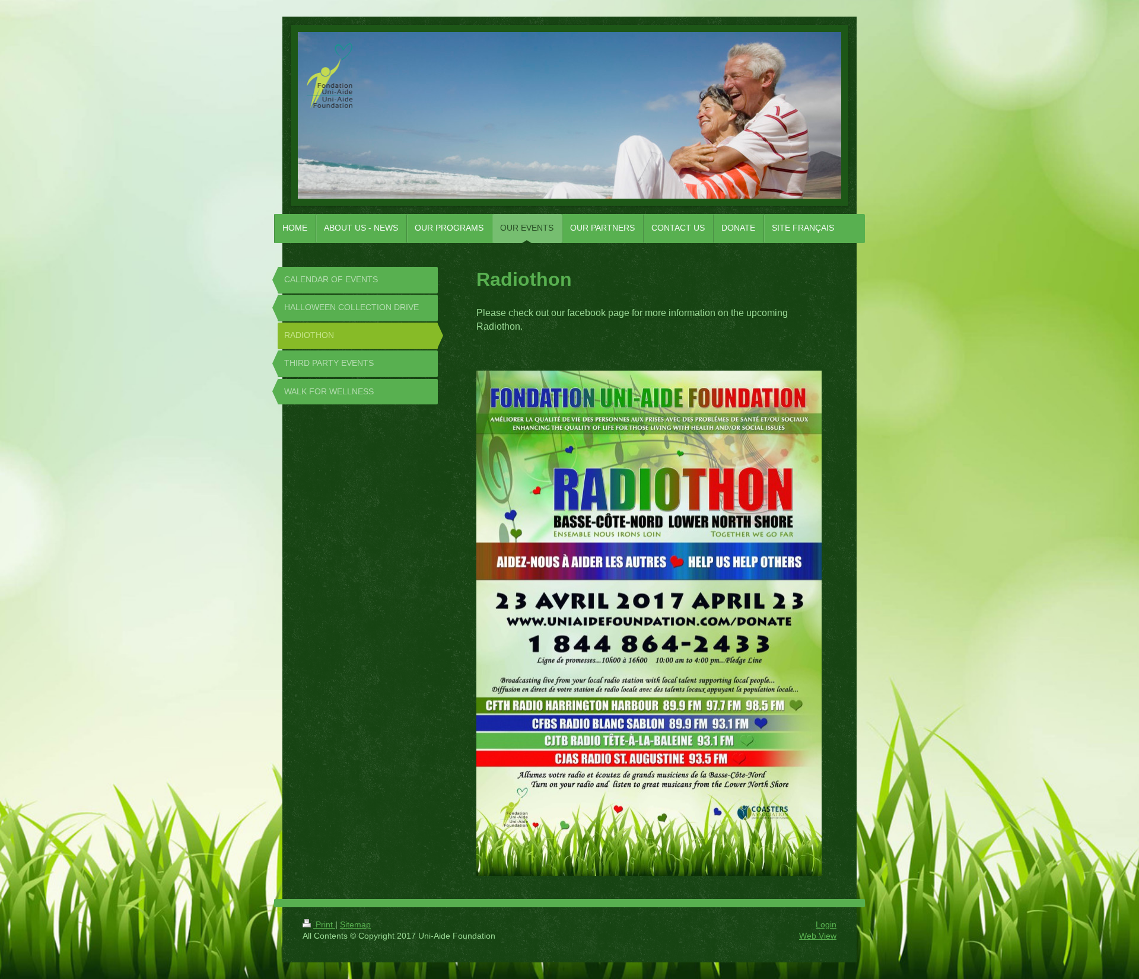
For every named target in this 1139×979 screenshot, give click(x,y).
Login (826, 924)
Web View (817, 935)
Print (324, 924)
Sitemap (355, 924)
